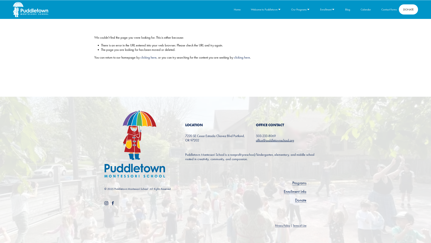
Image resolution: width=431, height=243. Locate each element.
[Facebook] (113, 203)
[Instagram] (106, 203)
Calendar (366, 9)
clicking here (148, 57)
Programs (299, 183)
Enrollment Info (295, 191)
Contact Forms (389, 9)
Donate (300, 200)
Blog (347, 9)
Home (237, 9)
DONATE (408, 9)
